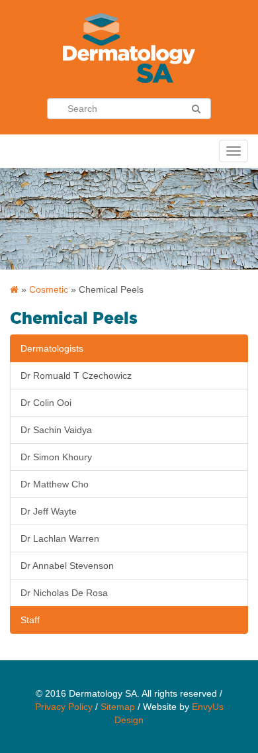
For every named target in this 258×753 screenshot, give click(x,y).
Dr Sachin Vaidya (56, 430)
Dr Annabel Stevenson (67, 565)
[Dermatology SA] (14, 289)
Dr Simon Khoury (56, 457)
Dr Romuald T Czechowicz (76, 375)
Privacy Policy (64, 706)
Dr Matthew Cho (55, 484)
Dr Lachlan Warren (60, 538)
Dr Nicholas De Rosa (64, 592)
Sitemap (118, 706)
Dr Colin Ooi (46, 402)
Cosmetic (48, 289)
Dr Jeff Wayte (49, 511)
